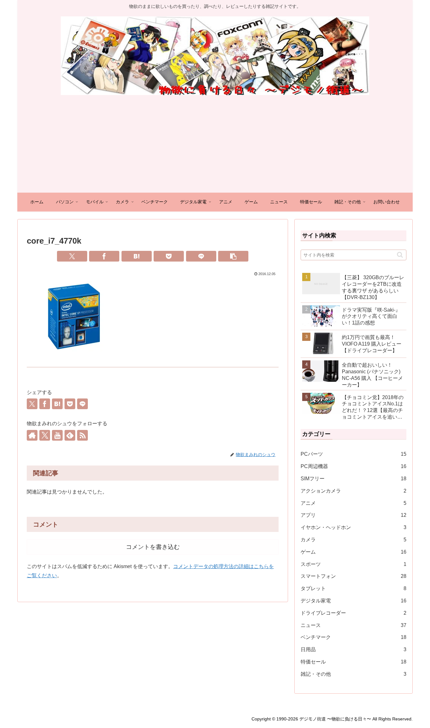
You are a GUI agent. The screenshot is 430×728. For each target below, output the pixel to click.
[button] (233, 256)
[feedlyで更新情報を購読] (70, 435)
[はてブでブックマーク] (137, 256)
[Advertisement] (215, 145)
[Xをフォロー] (44, 435)
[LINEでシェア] (201, 256)
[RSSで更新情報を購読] (82, 435)
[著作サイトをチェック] (32, 435)
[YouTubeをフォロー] (57, 435)
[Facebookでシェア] (104, 256)
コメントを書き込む (153, 547)
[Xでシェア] (72, 256)
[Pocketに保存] (169, 256)
